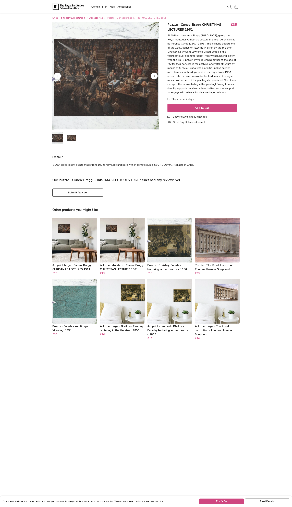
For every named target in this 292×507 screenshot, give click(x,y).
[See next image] (154, 76)
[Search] (229, 6)
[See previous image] (57, 76)
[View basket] (236, 6)
